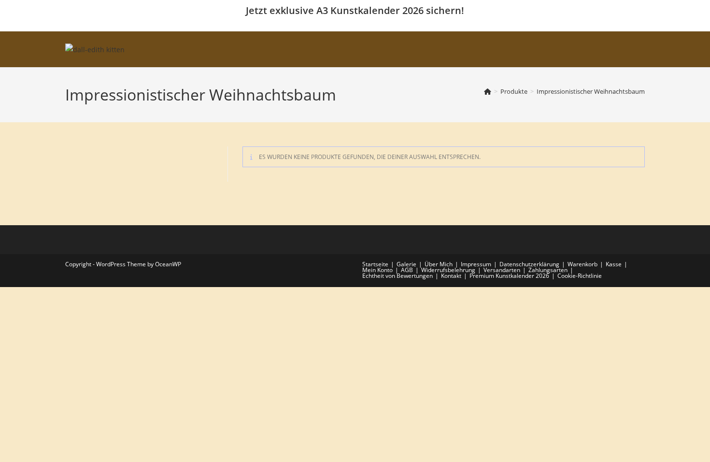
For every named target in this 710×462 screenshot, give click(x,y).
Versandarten (501, 270)
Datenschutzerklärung (529, 264)
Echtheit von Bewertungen (397, 276)
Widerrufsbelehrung (448, 270)
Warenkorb (582, 264)
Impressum (476, 264)
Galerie (406, 264)
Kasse (614, 264)
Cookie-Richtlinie (579, 276)
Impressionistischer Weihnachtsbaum (591, 91)
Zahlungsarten (548, 270)
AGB (407, 270)
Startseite (375, 264)
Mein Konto (377, 270)
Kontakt (451, 276)
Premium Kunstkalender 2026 (509, 276)
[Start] (487, 91)
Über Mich (439, 264)
